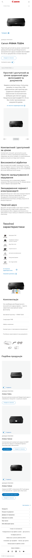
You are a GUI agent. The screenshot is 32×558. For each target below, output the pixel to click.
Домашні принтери (6, 39)
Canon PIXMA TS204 (7, 67)
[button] (5, 139)
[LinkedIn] (16, 551)
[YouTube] (23, 551)
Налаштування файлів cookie (16, 543)
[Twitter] (19, 551)
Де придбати (7, 449)
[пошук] (2, 2)
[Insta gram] (12, 551)
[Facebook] (8, 551)
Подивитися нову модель (11, 494)
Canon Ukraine (15, 548)
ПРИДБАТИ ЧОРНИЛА (9, 58)
